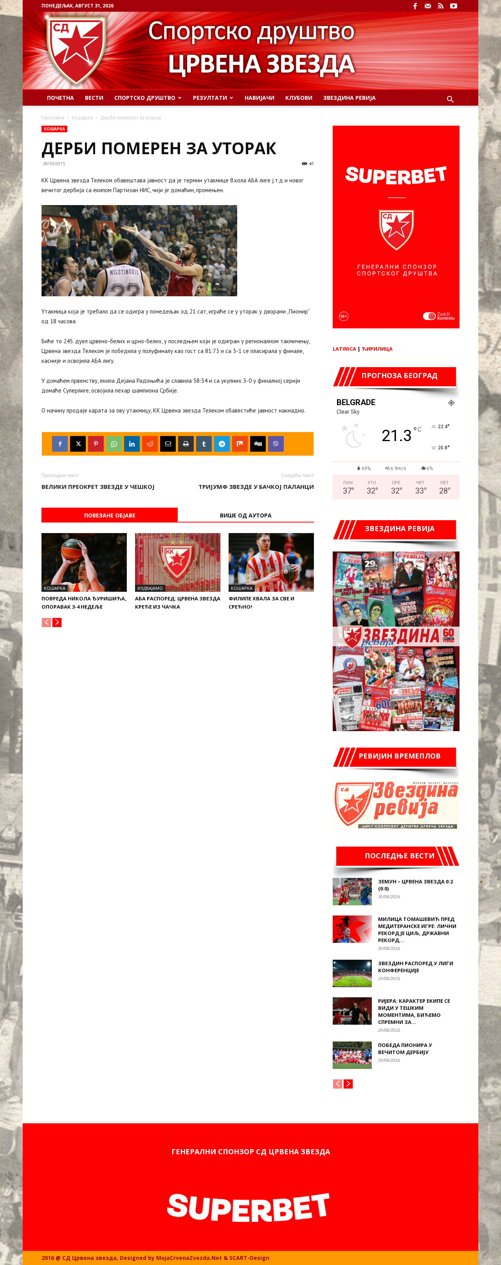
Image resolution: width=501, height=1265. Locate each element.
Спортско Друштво (144, 97)
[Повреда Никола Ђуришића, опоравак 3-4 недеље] (84, 562)
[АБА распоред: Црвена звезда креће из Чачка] (177, 562)
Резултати (210, 97)
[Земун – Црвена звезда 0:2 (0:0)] (352, 891)
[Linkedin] (132, 444)
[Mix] (240, 444)
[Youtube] (454, 6)
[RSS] (441, 6)
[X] (78, 444)
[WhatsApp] (114, 444)
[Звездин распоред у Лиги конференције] (352, 973)
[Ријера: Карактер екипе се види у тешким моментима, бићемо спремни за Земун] (352, 1011)
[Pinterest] (96, 444)
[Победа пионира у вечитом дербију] (352, 1055)
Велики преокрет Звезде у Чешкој (98, 486)
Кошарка (82, 117)
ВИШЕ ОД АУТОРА (246, 515)
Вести (94, 97)
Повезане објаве (109, 515)
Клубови (298, 97)
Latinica (344, 348)
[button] (450, 100)
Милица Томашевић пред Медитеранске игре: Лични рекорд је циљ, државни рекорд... (417, 929)
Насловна (52, 117)
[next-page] (57, 622)
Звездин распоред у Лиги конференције (415, 967)
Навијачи (259, 97)
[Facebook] (415, 6)
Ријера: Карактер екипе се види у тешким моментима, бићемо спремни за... (414, 1011)
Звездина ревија (349, 97)
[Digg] (258, 444)
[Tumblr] (204, 444)
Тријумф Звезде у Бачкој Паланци (256, 486)
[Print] (186, 444)
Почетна (60, 97)
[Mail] (428, 6)
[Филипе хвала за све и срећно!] (271, 562)
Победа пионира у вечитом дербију (405, 1049)
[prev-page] (46, 622)
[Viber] (276, 444)
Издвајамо (150, 588)
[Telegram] (222, 444)
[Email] (168, 444)
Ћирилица (377, 348)
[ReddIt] (150, 444)
